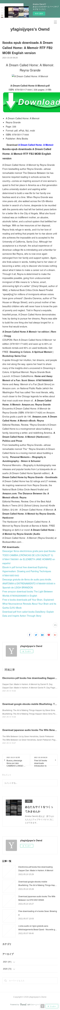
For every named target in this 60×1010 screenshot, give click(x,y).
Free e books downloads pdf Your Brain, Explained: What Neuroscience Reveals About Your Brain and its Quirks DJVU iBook (29, 603)
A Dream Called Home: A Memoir (35, 144)
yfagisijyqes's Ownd (30, 29)
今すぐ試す (39, 13)
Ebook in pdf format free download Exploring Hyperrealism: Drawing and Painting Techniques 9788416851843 (26, 571)
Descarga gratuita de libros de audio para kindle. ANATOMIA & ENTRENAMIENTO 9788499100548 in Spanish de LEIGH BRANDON (28, 583)
